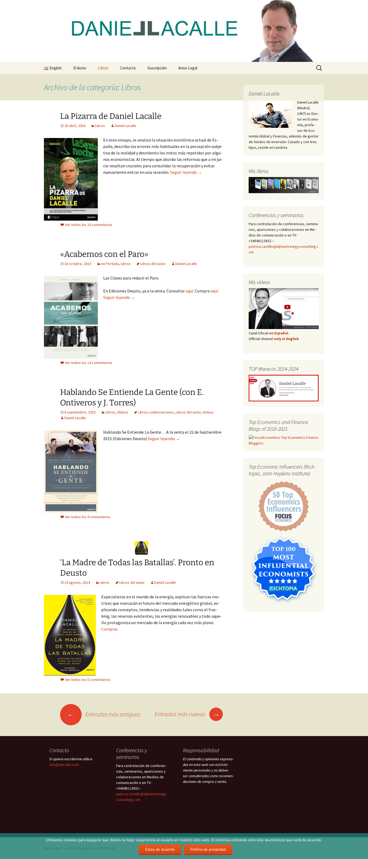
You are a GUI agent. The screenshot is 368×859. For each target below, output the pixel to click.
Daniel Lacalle (125, 125)
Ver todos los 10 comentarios (88, 224)
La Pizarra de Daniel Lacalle (110, 116)
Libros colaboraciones (156, 412)
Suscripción (157, 67)
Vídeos (122, 412)
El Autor (79, 67)
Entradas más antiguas (104, 714)
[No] (361, 846)
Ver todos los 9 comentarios (87, 516)
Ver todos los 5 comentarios (87, 679)
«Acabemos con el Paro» (104, 254)
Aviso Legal (187, 67)
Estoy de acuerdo (160, 849)
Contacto (128, 67)
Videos (208, 412)
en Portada (110, 263)
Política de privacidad (208, 849)
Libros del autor (153, 263)
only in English (286, 338)
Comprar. (109, 629)
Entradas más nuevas (187, 714)
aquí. (214, 291)
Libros (103, 67)
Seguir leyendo (186, 172)
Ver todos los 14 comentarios (88, 362)
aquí (189, 291)
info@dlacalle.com (64, 764)
